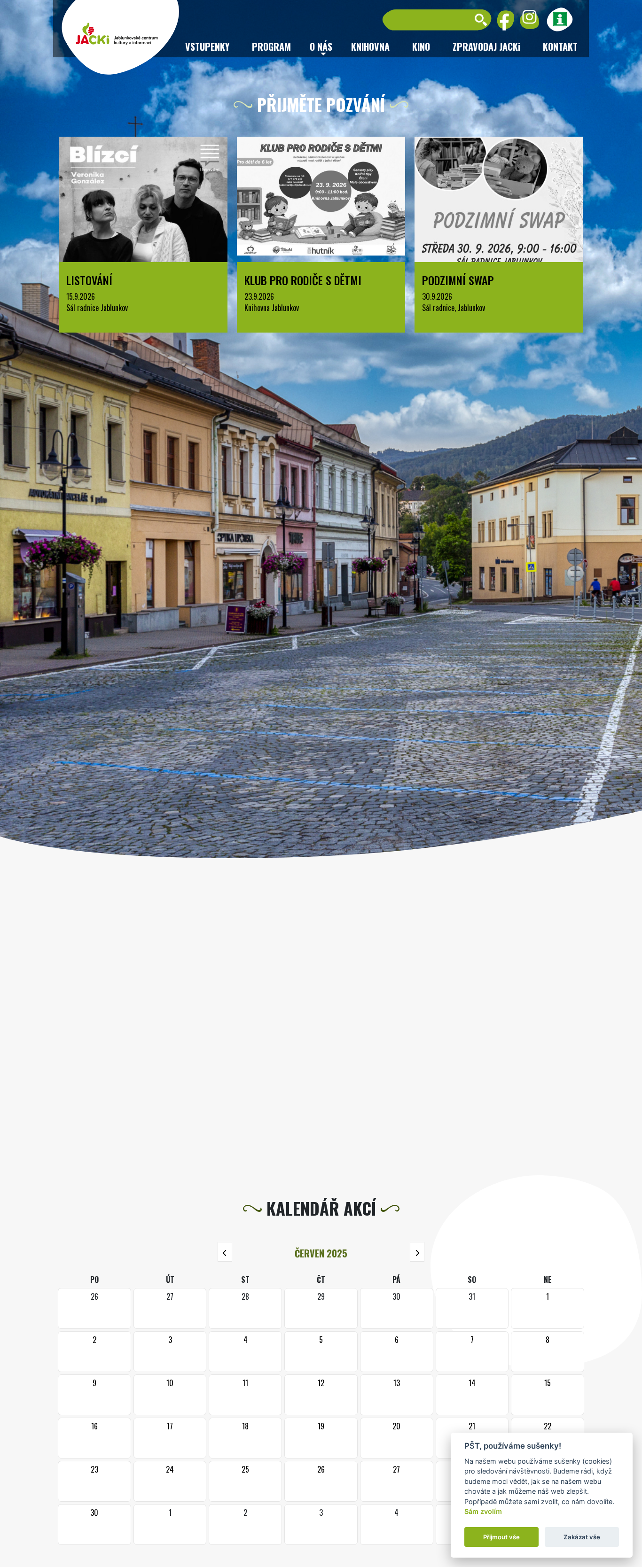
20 (396, 1426)
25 (245, 1469)
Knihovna (370, 46)
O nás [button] (321, 46)
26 (321, 1469)
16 (94, 1426)
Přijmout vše (501, 1537)
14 (472, 1383)
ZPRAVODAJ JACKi (486, 46)
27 (396, 1469)
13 (396, 1383)
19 (321, 1426)
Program (271, 46)
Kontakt (560, 46)
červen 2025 (321, 1253)
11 (245, 1383)
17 (170, 1426)
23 (94, 1469)
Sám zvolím (483, 1512)
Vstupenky (207, 46)
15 (547, 1383)
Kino (421, 46)
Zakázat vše (582, 1537)
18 (245, 1426)
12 (321, 1383)
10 (169, 1383)
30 (94, 1512)
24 (170, 1469)
